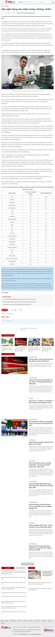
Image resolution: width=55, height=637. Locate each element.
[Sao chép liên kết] (11, 13)
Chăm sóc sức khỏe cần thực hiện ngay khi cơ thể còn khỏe (47, 349)
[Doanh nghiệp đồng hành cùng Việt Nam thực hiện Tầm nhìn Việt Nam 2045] (14, 490)
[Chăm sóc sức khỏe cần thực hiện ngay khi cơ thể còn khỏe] (48, 342)
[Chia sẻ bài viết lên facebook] (2, 13)
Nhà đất (31, 398)
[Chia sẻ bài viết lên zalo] (5, 13)
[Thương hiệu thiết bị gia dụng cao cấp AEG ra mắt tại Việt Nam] (21, 342)
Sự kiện (3, 623)
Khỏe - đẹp (36, 620)
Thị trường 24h (33, 357)
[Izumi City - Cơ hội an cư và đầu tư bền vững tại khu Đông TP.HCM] (14, 407)
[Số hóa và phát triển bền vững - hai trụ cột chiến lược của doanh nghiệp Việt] (14, 510)
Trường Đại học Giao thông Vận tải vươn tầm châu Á (7, 349)
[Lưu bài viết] (14, 13)
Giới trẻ (30, 620)
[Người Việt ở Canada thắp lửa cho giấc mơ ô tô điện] (14, 448)
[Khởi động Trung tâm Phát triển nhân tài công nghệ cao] (34, 342)
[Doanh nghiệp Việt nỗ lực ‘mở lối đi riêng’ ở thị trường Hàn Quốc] (14, 531)
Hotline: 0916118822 (34, 1)
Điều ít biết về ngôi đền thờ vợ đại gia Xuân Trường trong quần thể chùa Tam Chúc (13, 607)
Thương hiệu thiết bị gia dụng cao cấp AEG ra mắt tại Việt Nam (21, 349)
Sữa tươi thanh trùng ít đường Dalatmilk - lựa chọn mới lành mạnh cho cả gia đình (40, 465)
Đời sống (6, 620)
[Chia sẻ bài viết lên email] (8, 13)
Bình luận (5, 310)
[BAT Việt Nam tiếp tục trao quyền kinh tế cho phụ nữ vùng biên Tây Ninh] (14, 427)
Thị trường (6, 6)
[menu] (2, 2)
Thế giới (19, 620)
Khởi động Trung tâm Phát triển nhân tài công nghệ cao (34, 349)
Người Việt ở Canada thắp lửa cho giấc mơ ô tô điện (41, 443)
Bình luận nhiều (20, 568)
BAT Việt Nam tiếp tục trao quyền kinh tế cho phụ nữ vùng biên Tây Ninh (41, 423)
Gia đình (25, 620)
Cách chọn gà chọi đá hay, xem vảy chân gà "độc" (13, 596)
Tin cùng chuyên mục (8, 354)
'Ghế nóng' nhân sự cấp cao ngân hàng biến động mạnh (17, 304)
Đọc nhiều (7, 568)
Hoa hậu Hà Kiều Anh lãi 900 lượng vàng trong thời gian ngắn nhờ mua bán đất (47, 573)
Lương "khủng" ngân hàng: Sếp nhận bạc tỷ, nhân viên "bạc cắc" (19, 299)
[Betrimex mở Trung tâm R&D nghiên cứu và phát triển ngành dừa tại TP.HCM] (14, 552)
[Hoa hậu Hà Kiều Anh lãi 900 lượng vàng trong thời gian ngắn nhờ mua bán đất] (34, 574)
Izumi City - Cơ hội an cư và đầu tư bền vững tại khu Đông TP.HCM (41, 402)
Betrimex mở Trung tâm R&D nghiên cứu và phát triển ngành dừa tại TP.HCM (40, 548)
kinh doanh (10, 313)
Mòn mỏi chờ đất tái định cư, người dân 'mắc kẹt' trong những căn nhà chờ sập (40, 583)
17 (14, 589)
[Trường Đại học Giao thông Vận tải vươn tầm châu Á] (7, 342)
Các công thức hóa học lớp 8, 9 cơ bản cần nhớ (12, 611)
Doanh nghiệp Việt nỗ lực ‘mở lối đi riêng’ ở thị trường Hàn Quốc (40, 526)
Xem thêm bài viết (27, 564)
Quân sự (50, 620)
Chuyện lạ (43, 620)
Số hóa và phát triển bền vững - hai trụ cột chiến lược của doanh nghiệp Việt (40, 506)
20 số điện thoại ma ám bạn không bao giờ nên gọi (13, 592)
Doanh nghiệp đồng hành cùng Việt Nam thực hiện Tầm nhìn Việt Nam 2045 (41, 485)
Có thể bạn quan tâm (8, 335)
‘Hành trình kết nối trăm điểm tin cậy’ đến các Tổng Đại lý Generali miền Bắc (41, 382)
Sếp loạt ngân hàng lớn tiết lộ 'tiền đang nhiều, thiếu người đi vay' (20, 302)
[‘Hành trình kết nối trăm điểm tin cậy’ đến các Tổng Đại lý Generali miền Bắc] (14, 386)
